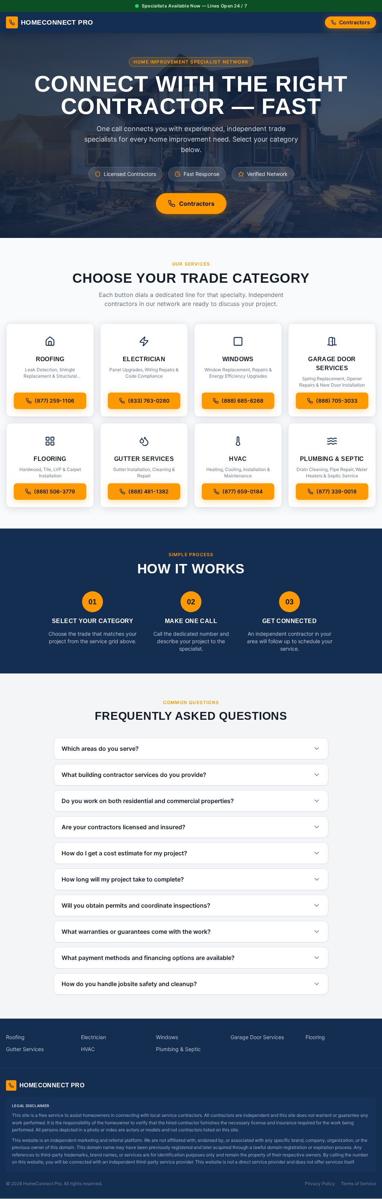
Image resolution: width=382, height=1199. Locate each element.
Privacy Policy (320, 1183)
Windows (167, 1037)
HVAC (88, 1049)
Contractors (354, 22)
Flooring (315, 1037)
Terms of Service (358, 1183)
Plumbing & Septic (178, 1049)
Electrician (93, 1037)
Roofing (15, 1037)
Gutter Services (25, 1049)
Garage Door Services (257, 1037)
